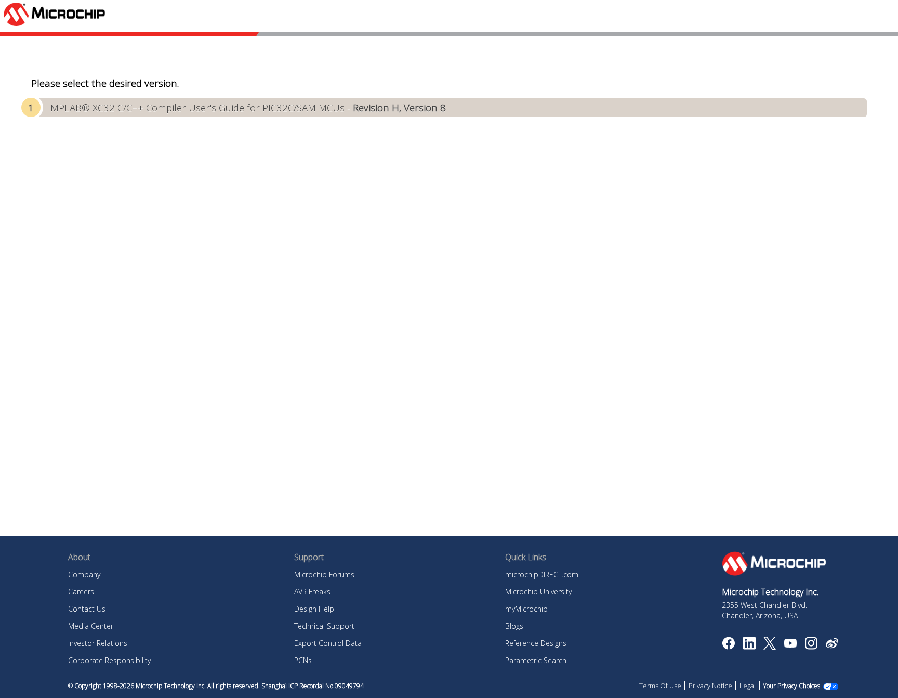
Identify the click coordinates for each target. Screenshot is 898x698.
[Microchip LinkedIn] (749, 646)
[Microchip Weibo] (831, 645)
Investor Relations (97, 643)
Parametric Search (535, 660)
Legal (747, 685)
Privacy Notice (710, 685)
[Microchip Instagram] (810, 646)
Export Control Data (328, 643)
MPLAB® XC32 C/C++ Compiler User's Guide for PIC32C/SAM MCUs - (248, 107)
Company (84, 574)
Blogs (514, 626)
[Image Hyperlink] (790, 644)
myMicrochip (526, 609)
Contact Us (86, 609)
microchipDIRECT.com (541, 574)
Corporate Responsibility (109, 660)
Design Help (314, 609)
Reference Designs (535, 643)
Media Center (90, 626)
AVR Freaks (312, 592)
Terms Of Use (660, 685)
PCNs (303, 660)
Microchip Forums (324, 574)
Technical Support (324, 626)
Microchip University (538, 592)
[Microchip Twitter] (769, 646)
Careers (81, 592)
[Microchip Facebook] (728, 646)
